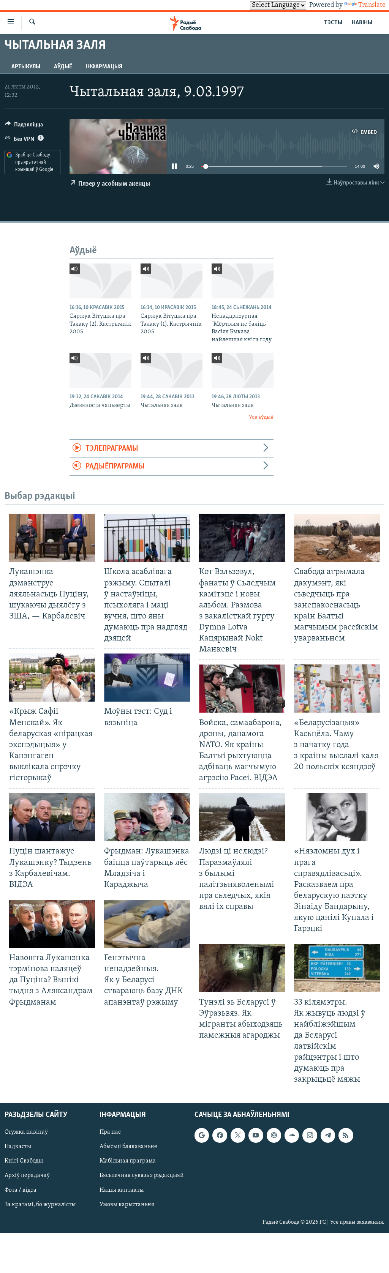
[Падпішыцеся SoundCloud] (292, 1135)
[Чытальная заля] (171, 370)
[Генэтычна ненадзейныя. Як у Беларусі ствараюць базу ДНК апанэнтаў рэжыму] (147, 924)
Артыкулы (25, 67)
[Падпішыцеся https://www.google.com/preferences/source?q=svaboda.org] (201, 1135)
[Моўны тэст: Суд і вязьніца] (147, 677)
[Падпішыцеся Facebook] (219, 1135)
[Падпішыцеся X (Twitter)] (238, 1135)
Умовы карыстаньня (127, 1204)
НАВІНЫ (362, 23)
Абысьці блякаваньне (128, 1147)
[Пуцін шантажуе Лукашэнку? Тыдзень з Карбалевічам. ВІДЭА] (52, 817)
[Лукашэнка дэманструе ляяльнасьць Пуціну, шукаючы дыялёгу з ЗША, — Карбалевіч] (52, 538)
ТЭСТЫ (333, 23)
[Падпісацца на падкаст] (274, 1135)
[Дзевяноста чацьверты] (100, 370)
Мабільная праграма (128, 1161)
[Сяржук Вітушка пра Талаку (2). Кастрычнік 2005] (100, 280)
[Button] (24, 126)
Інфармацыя (104, 67)
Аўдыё (63, 67)
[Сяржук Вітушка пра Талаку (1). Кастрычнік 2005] (171, 280)
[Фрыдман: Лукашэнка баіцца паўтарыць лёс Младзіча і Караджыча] (147, 817)
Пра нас (110, 1132)
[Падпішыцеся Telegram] (328, 1135)
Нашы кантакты (122, 1190)
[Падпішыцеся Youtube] (255, 1135)
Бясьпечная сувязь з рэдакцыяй (142, 1175)
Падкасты (18, 1147)
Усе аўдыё (261, 417)
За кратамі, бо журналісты (40, 1204)
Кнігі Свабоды (24, 1161)
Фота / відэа (20, 1190)
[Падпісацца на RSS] (345, 1135)
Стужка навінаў (26, 1132)
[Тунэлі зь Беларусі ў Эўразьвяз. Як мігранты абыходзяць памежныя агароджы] (242, 968)
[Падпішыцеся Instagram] (309, 1135)
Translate (372, 5)
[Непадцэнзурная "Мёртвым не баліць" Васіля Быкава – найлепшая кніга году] (243, 280)
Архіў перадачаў (27, 1175)
